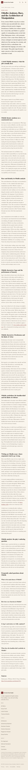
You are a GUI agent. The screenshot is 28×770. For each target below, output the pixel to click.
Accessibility (12, 766)
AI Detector (4, 721)
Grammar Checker (5, 726)
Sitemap (18, 766)
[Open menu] (25, 2)
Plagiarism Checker (6, 731)
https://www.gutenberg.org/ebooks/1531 (11, 681)
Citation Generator (5, 729)
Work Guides (7, 7)
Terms (7, 766)
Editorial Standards (6, 744)
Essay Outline (4, 734)
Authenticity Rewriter (6, 723)
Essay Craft (4, 708)
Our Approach (4, 741)
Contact (3, 746)
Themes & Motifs (5, 714)
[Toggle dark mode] (22, 2)
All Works (3, 706)
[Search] (19, 2)
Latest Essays (4, 711)
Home (2, 7)
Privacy (2, 766)
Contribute (3, 749)
